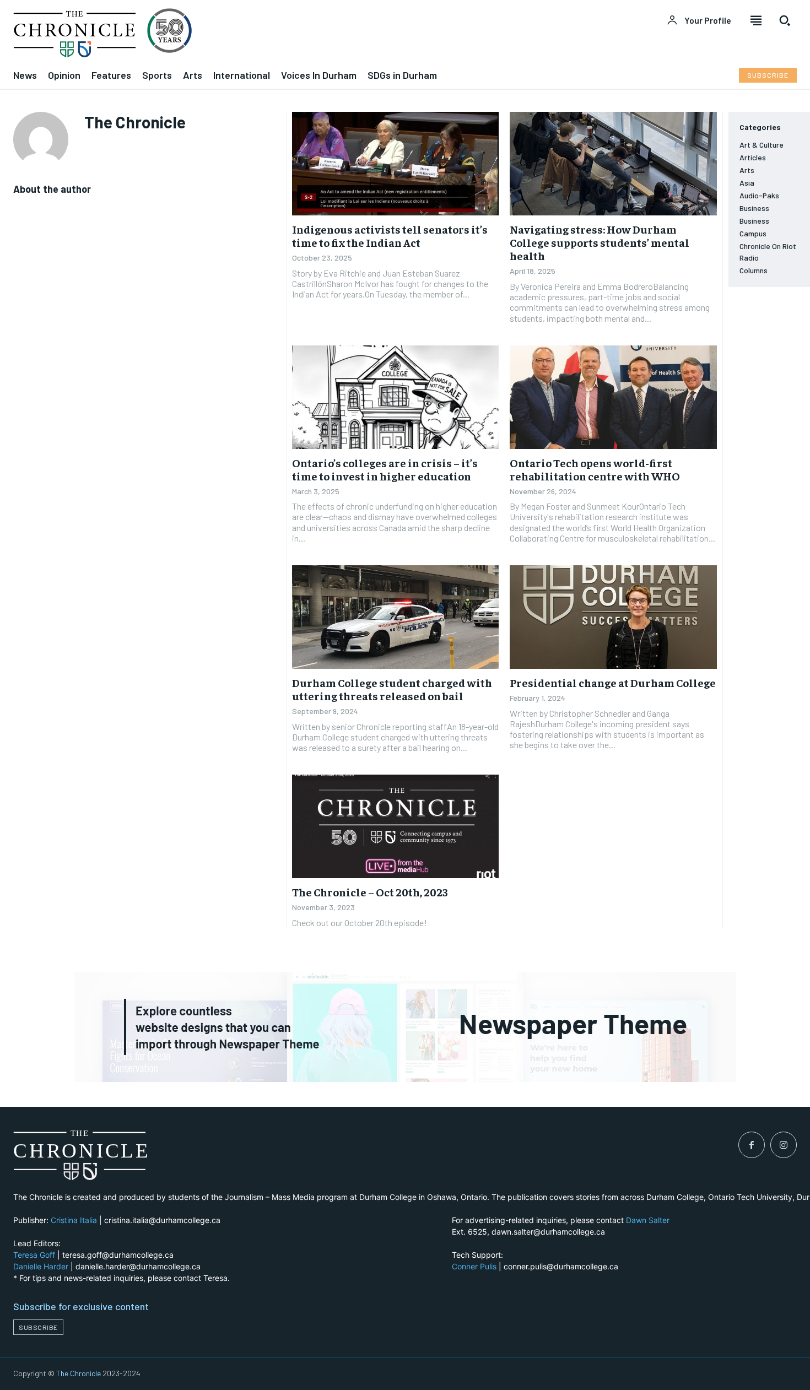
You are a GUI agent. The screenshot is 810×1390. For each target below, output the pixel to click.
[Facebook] (751, 1145)
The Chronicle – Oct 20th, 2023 (370, 892)
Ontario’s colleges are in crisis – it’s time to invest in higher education (385, 469)
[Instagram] (783, 1145)
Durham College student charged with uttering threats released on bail (392, 688)
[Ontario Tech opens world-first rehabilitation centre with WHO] (613, 397)
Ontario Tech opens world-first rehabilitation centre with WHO (595, 469)
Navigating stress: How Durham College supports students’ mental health (599, 242)
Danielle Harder (40, 1266)
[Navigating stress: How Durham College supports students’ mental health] (613, 163)
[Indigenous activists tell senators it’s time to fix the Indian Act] (395, 163)
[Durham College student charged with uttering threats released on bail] (395, 617)
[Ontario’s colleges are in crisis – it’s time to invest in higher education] (395, 397)
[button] (785, 20)
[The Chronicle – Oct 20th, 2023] (395, 826)
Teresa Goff (34, 1254)
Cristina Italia (74, 1220)
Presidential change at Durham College (613, 682)
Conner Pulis (474, 1266)
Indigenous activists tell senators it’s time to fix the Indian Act (390, 235)
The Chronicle (78, 1373)
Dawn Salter (647, 1220)
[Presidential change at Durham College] (613, 617)
